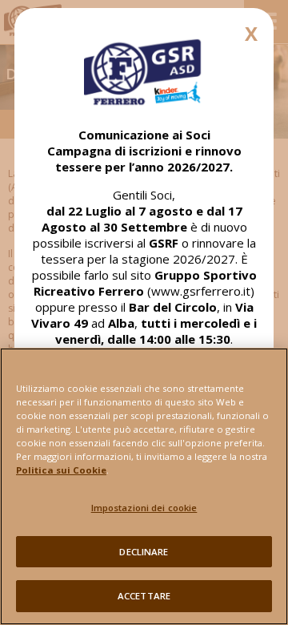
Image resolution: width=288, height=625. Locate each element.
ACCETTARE (144, 596)
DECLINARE (143, 552)
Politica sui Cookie (61, 470)
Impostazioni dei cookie (144, 508)
